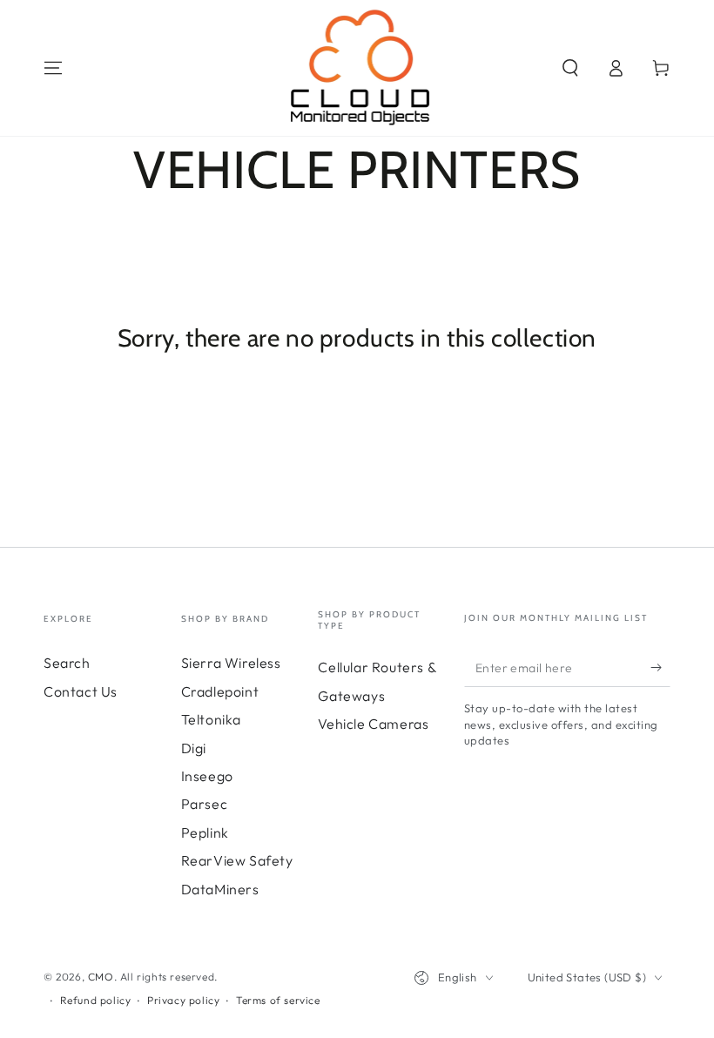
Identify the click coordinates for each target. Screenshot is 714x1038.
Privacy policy (183, 1000)
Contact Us (81, 691)
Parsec (204, 803)
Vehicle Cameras (373, 723)
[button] (570, 68)
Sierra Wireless (231, 662)
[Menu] (53, 68)
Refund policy (95, 1000)
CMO (101, 976)
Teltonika (211, 719)
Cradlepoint (220, 691)
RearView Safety (237, 860)
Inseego (207, 776)
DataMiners (220, 889)
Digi (193, 748)
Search (67, 662)
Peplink (205, 832)
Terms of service (278, 1000)
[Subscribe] (660, 667)
